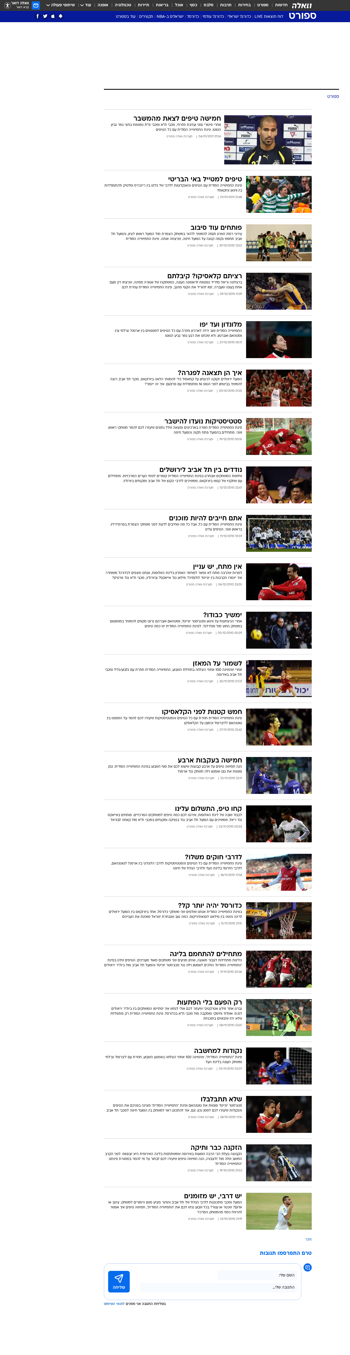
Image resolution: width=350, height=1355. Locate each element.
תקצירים (146, 17)
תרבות (226, 5)
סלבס (209, 5)
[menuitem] (278, 5)
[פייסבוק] (37, 16)
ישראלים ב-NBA (170, 17)
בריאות (162, 5)
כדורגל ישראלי (239, 17)
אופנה (103, 5)
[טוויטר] (45, 16)
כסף (193, 5)
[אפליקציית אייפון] (52, 16)
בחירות (244, 5)
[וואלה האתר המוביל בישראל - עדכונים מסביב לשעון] (302, 5)
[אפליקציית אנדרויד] (60, 16)
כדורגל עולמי (213, 17)
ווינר (308, 1239)
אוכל (179, 5)
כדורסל (193, 17)
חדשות (281, 5)
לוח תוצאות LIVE (269, 17)
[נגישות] (7, 5)
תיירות (143, 5)
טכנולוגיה (123, 5)
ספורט (263, 5)
